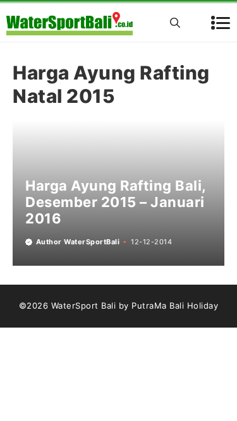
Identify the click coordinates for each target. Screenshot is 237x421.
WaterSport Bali (83, 305)
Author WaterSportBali (78, 241)
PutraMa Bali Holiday (174, 305)
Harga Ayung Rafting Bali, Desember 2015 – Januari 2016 (115, 202)
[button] (175, 23)
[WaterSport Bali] (69, 23)
